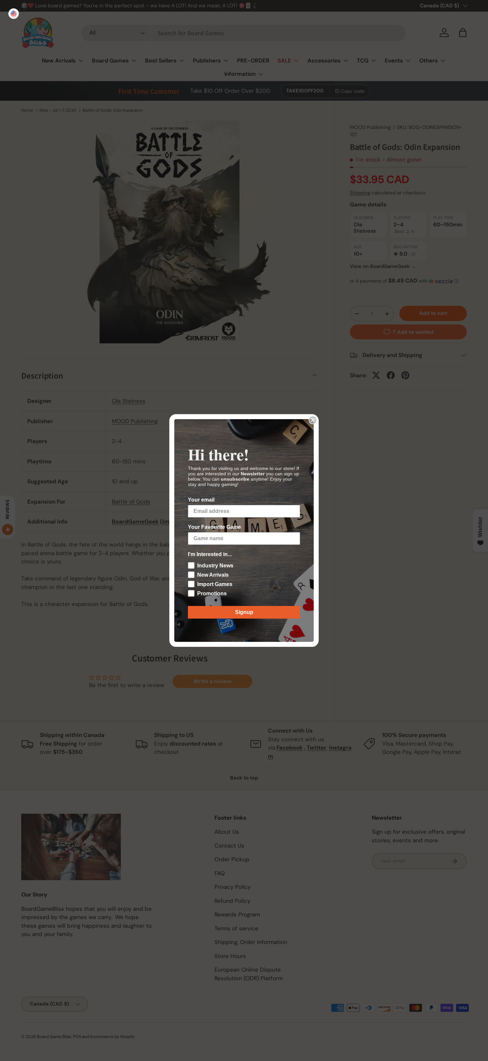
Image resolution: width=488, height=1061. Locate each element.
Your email (201, 500)
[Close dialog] (312, 420)
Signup (244, 612)
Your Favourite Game (214, 527)
